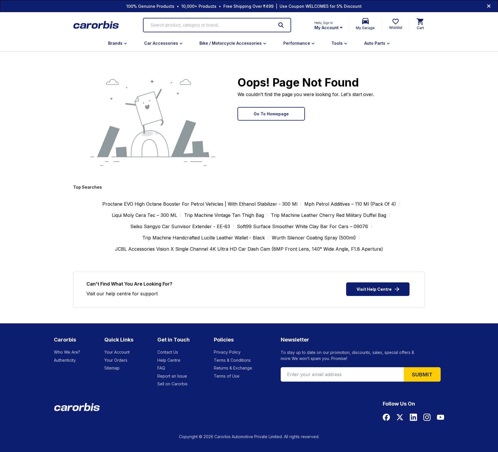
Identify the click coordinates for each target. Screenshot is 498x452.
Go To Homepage (271, 113)
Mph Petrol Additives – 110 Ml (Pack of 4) (350, 204)
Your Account (117, 352)
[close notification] (489, 6)
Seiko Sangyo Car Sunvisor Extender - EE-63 (180, 226)
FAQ (161, 367)
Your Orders (115, 360)
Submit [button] (422, 375)
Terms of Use (226, 376)
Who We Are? (67, 352)
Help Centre (168, 360)
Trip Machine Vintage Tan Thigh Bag (224, 215)
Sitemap (112, 367)
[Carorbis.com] (96, 25)
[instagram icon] (427, 417)
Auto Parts (374, 43)
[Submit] (281, 25)
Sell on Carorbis (172, 383)
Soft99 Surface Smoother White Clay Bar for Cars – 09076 (302, 226)
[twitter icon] (399, 417)
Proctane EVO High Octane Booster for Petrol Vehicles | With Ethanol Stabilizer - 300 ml (199, 204)
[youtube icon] (440, 417)
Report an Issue (172, 376)
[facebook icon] (386, 417)
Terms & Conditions (232, 360)
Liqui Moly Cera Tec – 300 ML (144, 215)
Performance (296, 43)
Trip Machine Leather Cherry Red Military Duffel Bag (328, 215)
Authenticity (65, 360)
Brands (115, 43)
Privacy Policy (227, 352)
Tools (337, 43)
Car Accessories (161, 43)
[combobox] (208, 25)
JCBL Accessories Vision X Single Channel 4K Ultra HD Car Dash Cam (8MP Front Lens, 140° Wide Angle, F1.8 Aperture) (249, 249)
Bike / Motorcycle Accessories (230, 43)
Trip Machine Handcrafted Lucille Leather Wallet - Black (203, 238)
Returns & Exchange (233, 367)
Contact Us (167, 352)
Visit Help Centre (374, 289)
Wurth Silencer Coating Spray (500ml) (314, 238)
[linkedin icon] (413, 417)
